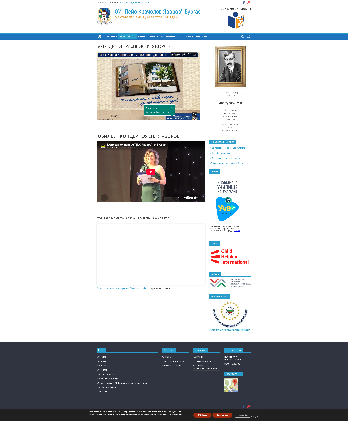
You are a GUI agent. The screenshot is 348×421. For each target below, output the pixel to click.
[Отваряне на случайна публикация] (248, 36)
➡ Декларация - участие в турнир (224, 158)
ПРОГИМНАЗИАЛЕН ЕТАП (205, 361)
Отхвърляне (222, 415)
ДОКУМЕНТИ (172, 36)
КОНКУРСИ (167, 356)
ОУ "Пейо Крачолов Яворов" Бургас (157, 11)
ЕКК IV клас (102, 370)
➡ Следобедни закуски (219, 153)
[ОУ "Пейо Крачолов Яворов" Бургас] (100, 37)
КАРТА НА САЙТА (232, 364)
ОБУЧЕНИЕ (155, 36)
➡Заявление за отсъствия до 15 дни (226, 163)
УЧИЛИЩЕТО (126, 36)
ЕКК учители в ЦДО (106, 374)
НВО (195, 372)
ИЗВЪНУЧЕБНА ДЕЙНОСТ (174, 361)
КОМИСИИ (102, 391)
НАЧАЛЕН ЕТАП (200, 356)
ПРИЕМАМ (202, 415)
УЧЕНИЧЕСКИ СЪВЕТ (171, 365)
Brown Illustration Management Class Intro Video (122, 288)
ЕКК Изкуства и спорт (107, 387)
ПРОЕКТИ (186, 36)
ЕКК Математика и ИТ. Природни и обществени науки (122, 383)
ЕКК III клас (102, 365)
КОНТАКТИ (201, 36)
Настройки (243, 415)
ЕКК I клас (101, 356)
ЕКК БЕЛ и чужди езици (107, 378)
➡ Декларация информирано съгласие (227, 147)
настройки (177, 414)
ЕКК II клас (101, 361)
